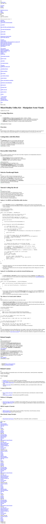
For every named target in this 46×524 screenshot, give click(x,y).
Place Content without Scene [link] (8, 382)
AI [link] (0, 427)
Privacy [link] (1, 453)
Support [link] (1, 455)
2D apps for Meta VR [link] (4, 445)
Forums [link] (1, 454)
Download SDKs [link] (3, 435)
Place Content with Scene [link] (10, 363)
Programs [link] (2, 437)
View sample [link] (2, 348)
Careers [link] (1, 430)
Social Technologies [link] (4, 424)
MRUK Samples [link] (6, 410)
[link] (2, 2)
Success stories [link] (3, 447)
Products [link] (2, 432)
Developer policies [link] (4, 451)
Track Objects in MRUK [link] (8, 364)
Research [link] (2, 431)
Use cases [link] (2, 448)
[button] (23, 1)
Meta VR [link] (2, 425)
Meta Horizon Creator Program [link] (6, 440)
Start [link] (1, 439)
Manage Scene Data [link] (6, 384)
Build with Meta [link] (3, 423)
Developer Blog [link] (3, 434)
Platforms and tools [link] (4, 444)
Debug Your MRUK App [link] (8, 402)
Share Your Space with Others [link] (8, 401)
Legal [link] (1, 452)
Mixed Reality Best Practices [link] (8, 418)
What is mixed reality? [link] (4, 443)
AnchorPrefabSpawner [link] (40, 276)
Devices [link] (2, 446)
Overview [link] (5, 380)
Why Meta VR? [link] (3, 442)
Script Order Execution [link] (14, 331)
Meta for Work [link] (3, 436)
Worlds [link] (1, 428)
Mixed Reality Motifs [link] (7, 411)
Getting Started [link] (6, 381)
